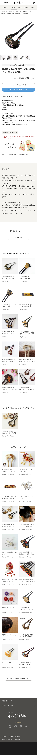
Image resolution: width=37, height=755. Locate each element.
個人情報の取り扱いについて (14, 736)
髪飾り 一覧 (18, 11)
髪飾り (14, 7)
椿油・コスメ (7, 7)
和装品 (26, 7)
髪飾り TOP (11, 11)
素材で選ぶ (25, 11)
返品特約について (24, 154)
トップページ (4, 11)
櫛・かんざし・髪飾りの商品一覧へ (18, 678)
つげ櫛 (20, 7)
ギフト (32, 7)
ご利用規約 (4, 736)
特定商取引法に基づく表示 (7, 739)
